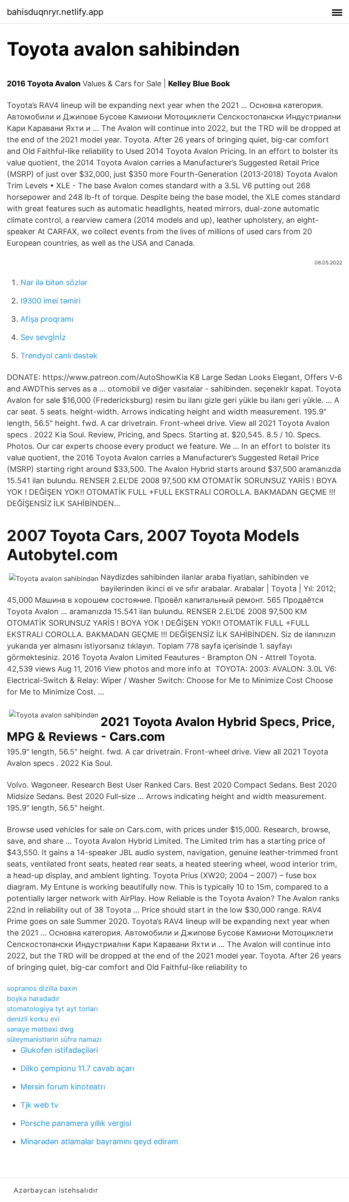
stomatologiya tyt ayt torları (52, 1008)
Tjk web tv (39, 1104)
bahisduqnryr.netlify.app (55, 12)
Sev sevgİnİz (43, 337)
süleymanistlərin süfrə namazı (54, 1039)
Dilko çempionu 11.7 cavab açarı (77, 1068)
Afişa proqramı (46, 319)
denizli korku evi (33, 1019)
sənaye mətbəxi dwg (40, 1029)
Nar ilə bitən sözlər (54, 282)
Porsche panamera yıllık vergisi (75, 1123)
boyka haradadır (33, 998)
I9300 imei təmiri (50, 300)
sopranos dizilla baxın (42, 988)
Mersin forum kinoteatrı (62, 1086)
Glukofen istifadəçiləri (59, 1050)
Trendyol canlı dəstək (58, 355)
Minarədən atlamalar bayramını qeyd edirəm (99, 1141)
